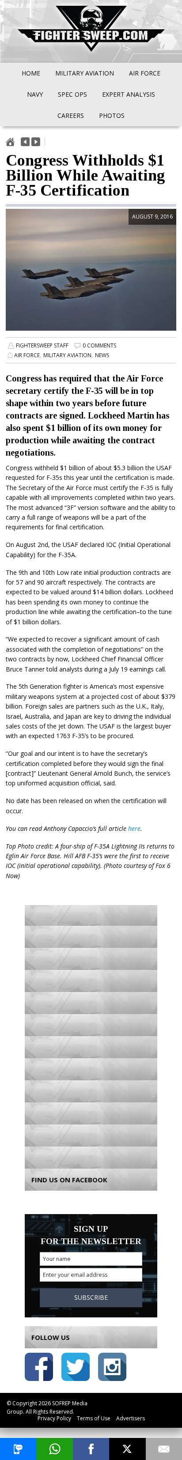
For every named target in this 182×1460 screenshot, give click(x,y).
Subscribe (91, 1297)
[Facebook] (91, 1449)
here (134, 828)
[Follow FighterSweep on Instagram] (112, 1368)
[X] (127, 1449)
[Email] (164, 1449)
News (102, 355)
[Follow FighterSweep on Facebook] (39, 1368)
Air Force (27, 355)
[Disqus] (91, 1034)
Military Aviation (67, 355)
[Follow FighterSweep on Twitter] (75, 1368)
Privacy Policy (54, 1418)
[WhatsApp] (54, 1449)
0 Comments (99, 345)
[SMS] (18, 1449)
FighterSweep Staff (42, 345)
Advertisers (130, 1418)
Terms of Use (93, 1418)
